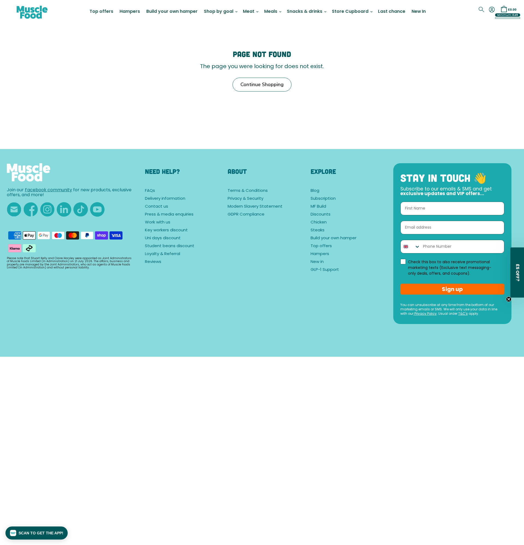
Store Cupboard (351, 12)
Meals (271, 12)
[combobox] (410, 246)
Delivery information (165, 199)
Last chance (391, 12)
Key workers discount (166, 230)
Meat (249, 12)
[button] (36, 533)
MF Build (318, 207)
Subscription (323, 199)
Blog (315, 191)
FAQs (150, 191)
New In (419, 12)
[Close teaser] (508, 299)
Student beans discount (169, 246)
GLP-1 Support (325, 270)
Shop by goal (219, 12)
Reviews (153, 262)
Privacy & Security (245, 199)
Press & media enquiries (169, 215)
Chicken (319, 222)
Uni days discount (163, 238)
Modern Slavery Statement (255, 207)
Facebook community (48, 190)
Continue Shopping (262, 84)
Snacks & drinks (305, 12)
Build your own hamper (172, 12)
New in (317, 262)
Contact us (156, 207)
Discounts (321, 215)
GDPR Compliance (246, 215)
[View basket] (504, 9)
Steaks (317, 230)
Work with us (157, 222)
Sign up (452, 289)
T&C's (463, 314)
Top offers (101, 12)
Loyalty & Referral (162, 254)
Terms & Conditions (248, 191)
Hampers (130, 12)
